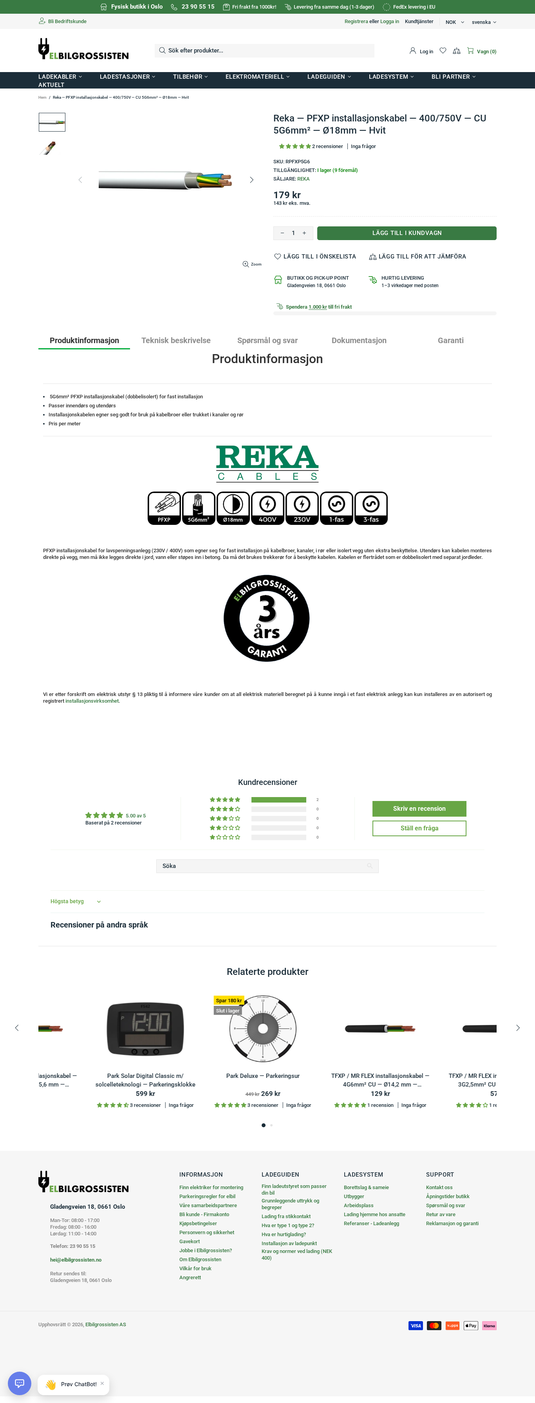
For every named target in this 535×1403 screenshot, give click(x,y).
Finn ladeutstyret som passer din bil (294, 1189)
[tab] (84, 340)
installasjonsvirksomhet (92, 701)
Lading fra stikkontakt (286, 1216)
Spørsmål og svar (445, 1205)
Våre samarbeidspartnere (208, 1205)
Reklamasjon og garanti (452, 1223)
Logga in (389, 21)
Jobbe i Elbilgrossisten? (205, 1250)
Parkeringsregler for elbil (207, 1196)
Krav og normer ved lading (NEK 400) (297, 1254)
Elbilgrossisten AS (83, 50)
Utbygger (354, 1196)
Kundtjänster (419, 21)
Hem (42, 97)
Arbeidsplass (359, 1205)
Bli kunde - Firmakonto (204, 1214)
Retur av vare (440, 1214)
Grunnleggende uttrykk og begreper (290, 1204)
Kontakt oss (439, 1187)
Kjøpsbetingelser (198, 1223)
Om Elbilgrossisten (200, 1259)
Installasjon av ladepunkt (289, 1243)
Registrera (356, 21)
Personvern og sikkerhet (206, 1232)
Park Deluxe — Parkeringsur (209, 1075)
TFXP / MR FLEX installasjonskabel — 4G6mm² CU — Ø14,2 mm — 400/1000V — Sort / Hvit (326, 1080)
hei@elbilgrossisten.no (75, 1260)
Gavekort (189, 1241)
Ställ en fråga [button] (420, 828)
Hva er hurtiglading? (284, 1234)
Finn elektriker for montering (211, 1187)
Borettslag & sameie (366, 1187)
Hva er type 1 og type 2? (288, 1225)
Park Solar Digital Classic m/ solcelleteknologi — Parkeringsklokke (91, 1080)
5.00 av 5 (136, 816)
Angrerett (190, 1277)
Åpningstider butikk (448, 1196)
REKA (303, 179)
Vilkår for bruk (195, 1268)
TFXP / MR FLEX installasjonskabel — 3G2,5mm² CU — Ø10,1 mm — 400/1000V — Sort (444, 1080)
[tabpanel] (91, 1056)
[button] (295, 146)
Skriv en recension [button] (419, 808)
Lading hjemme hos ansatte (374, 1214)
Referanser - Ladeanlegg (371, 1223)
